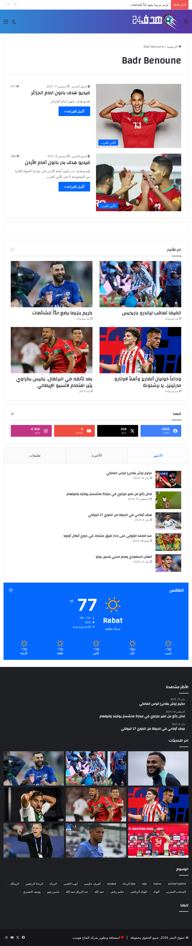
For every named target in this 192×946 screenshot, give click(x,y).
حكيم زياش (117, 891)
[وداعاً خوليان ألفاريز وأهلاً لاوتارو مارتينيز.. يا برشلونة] (140, 350)
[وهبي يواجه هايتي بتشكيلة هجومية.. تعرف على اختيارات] (34, 840)
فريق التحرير (79, 86)
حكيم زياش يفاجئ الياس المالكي (129, 473)
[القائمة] (6, 23)
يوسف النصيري (32, 891)
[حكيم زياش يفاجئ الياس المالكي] (168, 479)
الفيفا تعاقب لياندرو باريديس (151, 312)
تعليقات (35, 455)
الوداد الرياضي (138, 891)
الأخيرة (97, 455)
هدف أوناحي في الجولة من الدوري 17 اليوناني (120, 515)
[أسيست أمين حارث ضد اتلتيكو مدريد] (96, 840)
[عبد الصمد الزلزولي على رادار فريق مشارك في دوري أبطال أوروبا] (168, 542)
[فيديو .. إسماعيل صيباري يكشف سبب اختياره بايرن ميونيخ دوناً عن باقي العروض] (158, 840)
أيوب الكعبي (70, 883)
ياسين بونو (53, 891)
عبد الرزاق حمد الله (77, 891)
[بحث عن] (186, 23)
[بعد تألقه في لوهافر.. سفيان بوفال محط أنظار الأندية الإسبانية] (158, 768)
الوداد (156, 891)
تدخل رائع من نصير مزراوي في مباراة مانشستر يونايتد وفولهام (109, 494)
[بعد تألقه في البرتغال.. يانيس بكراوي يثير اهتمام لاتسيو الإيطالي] (51, 350)
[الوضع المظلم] (14, 23)
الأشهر (158, 455)
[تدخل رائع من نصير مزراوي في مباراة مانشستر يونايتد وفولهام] (168, 500)
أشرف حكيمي (92, 883)
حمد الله (99, 891)
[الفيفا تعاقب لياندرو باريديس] (140, 284)
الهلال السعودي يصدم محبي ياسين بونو (124, 557)
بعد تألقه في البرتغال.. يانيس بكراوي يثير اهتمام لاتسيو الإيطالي (54, 382)
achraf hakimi (177, 883)
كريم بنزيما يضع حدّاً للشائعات (149, 5)
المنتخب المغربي (176, 891)
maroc (157, 883)
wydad (111, 883)
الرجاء (53, 883)
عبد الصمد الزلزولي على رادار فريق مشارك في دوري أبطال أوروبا (107, 536)
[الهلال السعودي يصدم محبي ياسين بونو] (168, 563)
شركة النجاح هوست (85, 937)
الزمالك (14, 883)
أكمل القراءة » (74, 111)
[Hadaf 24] (155, 21)
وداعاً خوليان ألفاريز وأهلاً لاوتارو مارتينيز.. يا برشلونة (147, 382)
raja (144, 883)
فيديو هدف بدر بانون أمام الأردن (57, 162)
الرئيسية (172, 46)
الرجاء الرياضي (34, 883)
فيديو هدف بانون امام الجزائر (60, 92)
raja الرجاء (128, 883)
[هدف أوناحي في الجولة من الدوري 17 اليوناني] (168, 521)
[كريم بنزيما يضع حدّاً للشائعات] (51, 284)
